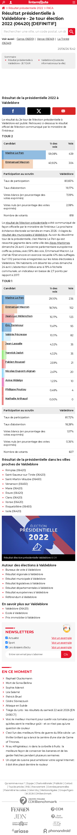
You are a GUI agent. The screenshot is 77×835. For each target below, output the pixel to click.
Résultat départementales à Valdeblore (29, 588)
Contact (68, 783)
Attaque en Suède (16, 705)
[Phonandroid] (56, 831)
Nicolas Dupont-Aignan (20, 371)
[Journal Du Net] (20, 816)
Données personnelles (58, 787)
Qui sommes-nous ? (15, 783)
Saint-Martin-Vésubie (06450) (23, 479)
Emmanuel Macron (17, 162)
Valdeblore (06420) (16, 608)
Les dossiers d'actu (19, 647)
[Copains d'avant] (20, 824)
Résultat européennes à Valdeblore (26, 592)
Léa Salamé (13, 692)
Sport (11, 642)
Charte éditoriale (44, 783)
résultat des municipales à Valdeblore (24, 234)
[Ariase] (20, 831)
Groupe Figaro (66, 790)
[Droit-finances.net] (56, 816)
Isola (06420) (13, 511)
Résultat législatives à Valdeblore (25, 583)
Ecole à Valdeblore (16, 613)
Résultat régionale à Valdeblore (24, 574)
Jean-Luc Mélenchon (18, 316)
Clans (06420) (13, 497)
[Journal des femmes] (20, 809)
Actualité (13, 638)
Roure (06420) (14, 492)
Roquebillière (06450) (18, 506)
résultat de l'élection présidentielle (27, 222)
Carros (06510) (25, 39)
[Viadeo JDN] (56, 824)
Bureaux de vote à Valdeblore (23, 569)
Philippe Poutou (15, 389)
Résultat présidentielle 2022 (25, 8)
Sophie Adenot (15, 687)
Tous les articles (16, 787)
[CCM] (56, 809)
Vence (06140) (45, 39)
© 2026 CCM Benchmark (38, 793)
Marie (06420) (13, 488)
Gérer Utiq (33, 790)
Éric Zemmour (14, 325)
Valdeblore (47, 60)
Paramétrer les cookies (15, 790)
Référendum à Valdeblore (21, 597)
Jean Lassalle (13, 343)
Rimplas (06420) (15, 470)
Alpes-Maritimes (59, 243)
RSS (28, 787)
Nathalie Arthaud (16, 398)
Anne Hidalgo (14, 380)
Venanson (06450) (16, 484)
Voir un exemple (62, 638)
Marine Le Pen (14, 153)
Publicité (58, 783)
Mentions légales (49, 790)
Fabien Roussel (15, 362)
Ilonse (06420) (14, 502)
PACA (49, 8)
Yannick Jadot (14, 352)
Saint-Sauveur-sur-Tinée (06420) (25, 474)
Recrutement (38, 787)
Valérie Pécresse (16, 334)
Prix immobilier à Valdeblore (22, 617)
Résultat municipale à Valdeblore (25, 578)
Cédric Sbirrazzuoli (17, 701)
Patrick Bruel (14, 696)
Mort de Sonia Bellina (19, 683)
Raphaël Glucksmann (19, 678)
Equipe (30, 783)
